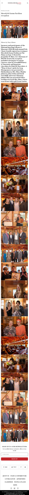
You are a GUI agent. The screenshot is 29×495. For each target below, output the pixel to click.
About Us (5, 476)
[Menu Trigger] (2, 2)
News (15, 485)
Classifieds (9, 482)
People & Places (5, 10)
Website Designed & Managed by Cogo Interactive (14, 494)
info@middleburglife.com (11, 493)
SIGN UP (14, 459)
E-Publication (10, 479)
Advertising (21, 479)
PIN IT (15, 91)
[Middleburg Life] (14, 3)
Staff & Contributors (18, 476)
